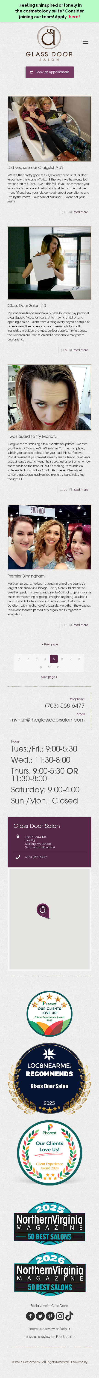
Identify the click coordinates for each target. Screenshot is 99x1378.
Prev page (51, 644)
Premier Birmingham (26, 576)
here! (74, 16)
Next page (48, 677)
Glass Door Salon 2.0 (27, 305)
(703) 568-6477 (36, 857)
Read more (80, 212)
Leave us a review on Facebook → (49, 1336)
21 (65, 489)
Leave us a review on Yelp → (49, 1329)
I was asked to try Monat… (33, 436)
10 (49, 667)
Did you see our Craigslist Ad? (36, 167)
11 (58, 667)
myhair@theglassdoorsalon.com (47, 719)
